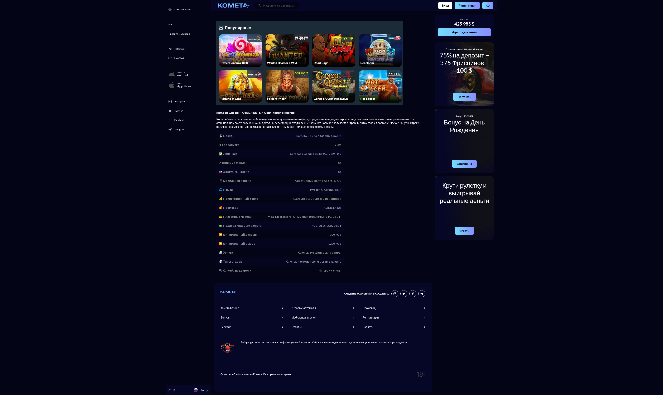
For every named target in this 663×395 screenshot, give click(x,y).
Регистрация (467, 5)
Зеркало (225, 327)
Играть (464, 230)
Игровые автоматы (303, 308)
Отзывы (296, 327)
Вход (445, 5)
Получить (464, 96)
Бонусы (225, 317)
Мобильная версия (303, 317)
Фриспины (464, 163)
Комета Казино (229, 308)
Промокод (369, 308)
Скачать (368, 327)
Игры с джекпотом (464, 32)
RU (488, 5)
